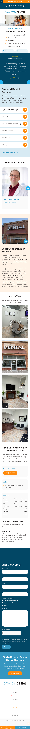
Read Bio (7, 206)
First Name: (5, 568)
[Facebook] (14, 708)
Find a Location (15, 673)
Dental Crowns (8, 131)
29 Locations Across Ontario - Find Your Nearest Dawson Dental (15, 6)
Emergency (15, 696)
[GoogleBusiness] (16, 708)
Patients (15, 699)
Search (20, 711)
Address (21, 51)
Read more (14, 74)
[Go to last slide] (2, 6)
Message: (5, 608)
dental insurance (10, 535)
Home (15, 689)
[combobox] (3, 594)
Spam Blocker (6, 629)
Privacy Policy (6, 643)
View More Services (9, 152)
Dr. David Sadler (12, 199)
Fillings (5, 145)
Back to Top (15, 715)
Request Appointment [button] (15, 1)
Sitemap (25, 711)
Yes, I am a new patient (10, 600)
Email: (4, 583)
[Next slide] (28, 6)
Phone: (4, 591)
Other (5, 605)
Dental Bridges (8, 138)
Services (15, 692)
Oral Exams (6, 117)
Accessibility (14, 711)
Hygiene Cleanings (10, 110)
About (15, 703)
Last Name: (5, 576)
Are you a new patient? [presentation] (9, 598)
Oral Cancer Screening (11, 124)
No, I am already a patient (11, 603)
